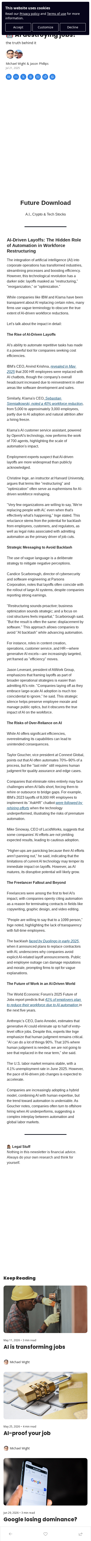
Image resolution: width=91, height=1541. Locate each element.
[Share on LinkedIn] (38, 77)
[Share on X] (23, 77)
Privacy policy (30, 14)
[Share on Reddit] (45, 77)
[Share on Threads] (31, 77)
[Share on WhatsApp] (52, 77)
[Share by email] (9, 77)
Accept (18, 27)
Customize (45, 27)
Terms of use (56, 14)
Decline (72, 27)
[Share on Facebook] (16, 77)
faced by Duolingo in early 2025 (54, 941)
